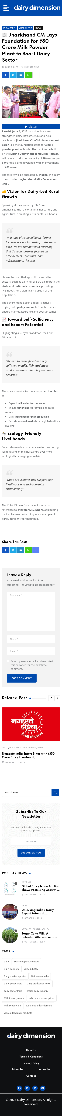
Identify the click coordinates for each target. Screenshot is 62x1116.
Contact (31, 1076)
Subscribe (17, 1069)
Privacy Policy (31, 1063)
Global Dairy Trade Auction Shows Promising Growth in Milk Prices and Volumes (41, 890)
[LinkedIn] (20, 75)
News (40, 748)
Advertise (45, 1069)
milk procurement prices (42, 998)
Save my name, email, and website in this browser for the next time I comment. (33, 665)
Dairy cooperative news (26, 961)
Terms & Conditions (31, 1056)
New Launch (29, 748)
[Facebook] (19, 1088)
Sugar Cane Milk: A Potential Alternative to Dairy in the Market (38, 937)
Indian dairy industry (37, 991)
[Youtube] (42, 1088)
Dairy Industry (31, 969)
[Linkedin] (35, 1088)
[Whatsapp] (28, 75)
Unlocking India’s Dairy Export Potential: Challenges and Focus (38, 914)
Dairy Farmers (11, 969)
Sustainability (41, 929)
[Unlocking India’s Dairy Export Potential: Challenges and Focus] (10, 912)
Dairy (6, 961)
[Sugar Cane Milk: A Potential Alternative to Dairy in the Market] (10, 935)
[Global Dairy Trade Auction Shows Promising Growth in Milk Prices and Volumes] (10, 888)
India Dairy (15, 748)
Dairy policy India (13, 983)
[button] (6, 8)
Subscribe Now (31, 852)
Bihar (5, 748)
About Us (31, 1050)
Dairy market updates (15, 976)
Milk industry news (14, 998)
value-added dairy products (18, 1013)
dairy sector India (13, 991)
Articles (26, 882)
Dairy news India (40, 976)
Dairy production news (39, 983)
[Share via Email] (35, 75)
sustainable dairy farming (39, 1005)
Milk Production (12, 1005)
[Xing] (27, 1088)
